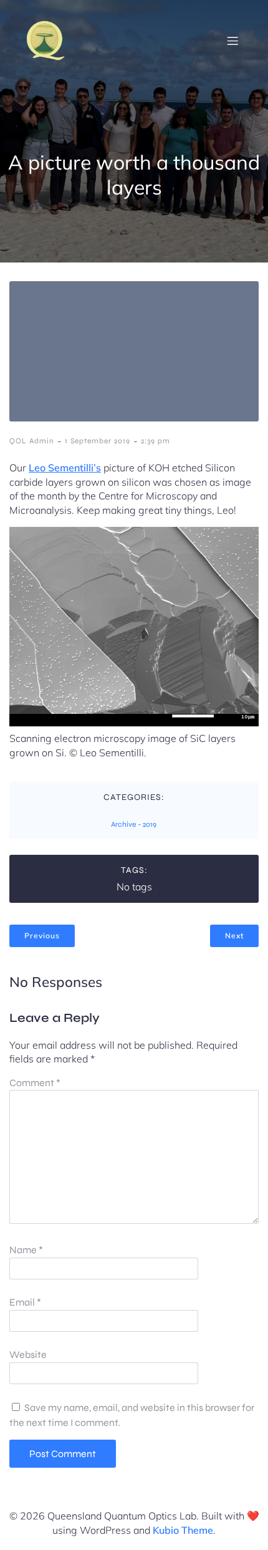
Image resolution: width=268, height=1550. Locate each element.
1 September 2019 (97, 440)
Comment (34, 1083)
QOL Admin (31, 440)
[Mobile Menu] (232, 40)
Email (25, 1302)
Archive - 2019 (133, 824)
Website (28, 1354)
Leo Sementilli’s (65, 467)
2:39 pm (155, 440)
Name (26, 1250)
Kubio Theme (183, 1530)
